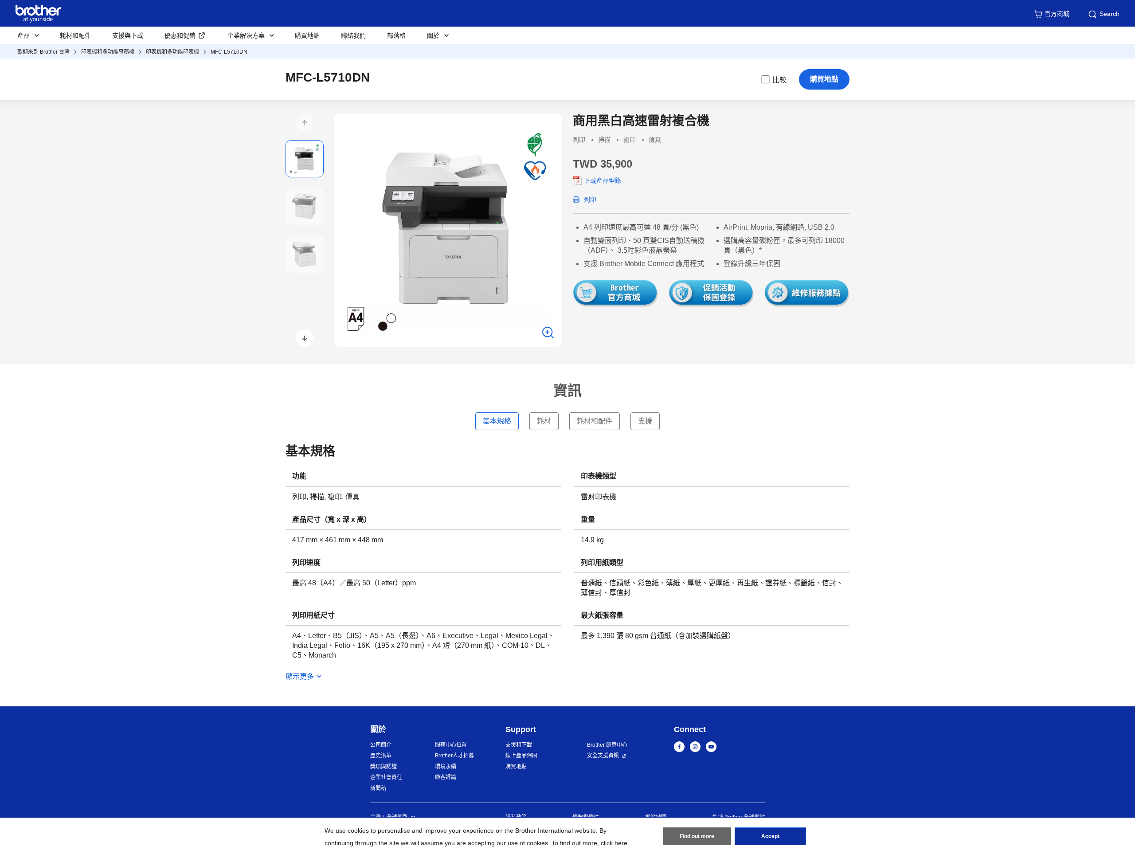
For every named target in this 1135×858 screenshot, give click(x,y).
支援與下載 (127, 35)
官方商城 (1057, 13)
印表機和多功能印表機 (172, 52)
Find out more (697, 836)
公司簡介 (380, 745)
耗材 (544, 421)
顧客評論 (445, 777)
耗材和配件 (75, 35)
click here (614, 842)
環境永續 (445, 767)
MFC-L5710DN (229, 52)
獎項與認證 (383, 767)
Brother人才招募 (454, 755)
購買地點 (307, 35)
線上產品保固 (521, 755)
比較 (779, 80)
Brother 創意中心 (607, 745)
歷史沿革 (380, 755)
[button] (304, 122)
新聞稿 (378, 788)
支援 (645, 421)
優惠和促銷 (180, 35)
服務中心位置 (451, 745)
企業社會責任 (386, 777)
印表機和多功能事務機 (107, 52)
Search (1109, 13)
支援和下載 (518, 745)
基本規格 (497, 421)
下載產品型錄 (602, 180)
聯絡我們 (353, 35)
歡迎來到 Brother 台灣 (43, 52)
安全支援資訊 (603, 755)
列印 (590, 199)
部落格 (396, 35)
